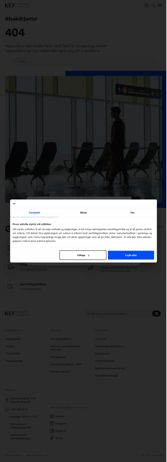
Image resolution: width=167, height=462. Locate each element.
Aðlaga (81, 255)
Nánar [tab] (83, 212)
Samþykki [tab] (34, 212)
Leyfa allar (131, 255)
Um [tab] (132, 212)
